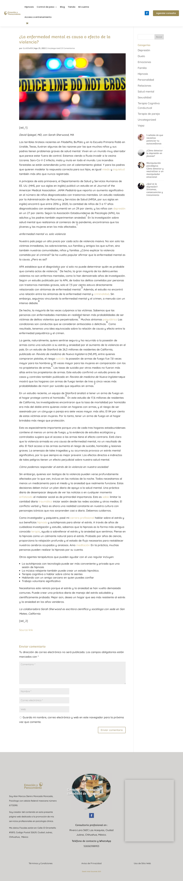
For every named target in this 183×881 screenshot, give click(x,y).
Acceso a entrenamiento (38, 17)
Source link (26, 630)
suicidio (60, 358)
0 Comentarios (68, 48)
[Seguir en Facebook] (147, 13)
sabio (105, 497)
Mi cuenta (83, 6)
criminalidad (101, 294)
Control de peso (45, 6)
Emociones (144, 62)
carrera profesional (82, 517)
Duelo (141, 56)
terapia (35, 531)
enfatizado (26, 497)
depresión (119, 208)
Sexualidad (144, 97)
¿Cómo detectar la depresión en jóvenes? (154, 153)
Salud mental (146, 91)
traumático (45, 501)
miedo (106, 169)
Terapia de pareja (149, 113)
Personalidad (146, 79)
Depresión (144, 50)
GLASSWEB (28, 48)
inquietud (119, 169)
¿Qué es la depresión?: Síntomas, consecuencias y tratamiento (154, 189)
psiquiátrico (110, 319)
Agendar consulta (166, 13)
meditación (83, 545)
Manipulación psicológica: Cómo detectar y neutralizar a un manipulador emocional (155, 170)
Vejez (141, 125)
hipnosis (42, 522)
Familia (142, 68)
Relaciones (144, 85)
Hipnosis (29, 6)
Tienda (71, 6)
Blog (62, 6)
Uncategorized (53, 48)
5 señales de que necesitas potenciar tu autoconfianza (154, 139)
